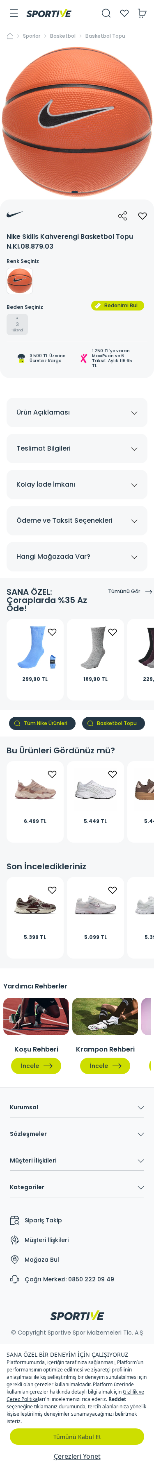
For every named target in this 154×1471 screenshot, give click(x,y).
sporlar (31, 36)
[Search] (106, 13)
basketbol (63, 36)
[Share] (123, 216)
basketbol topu (105, 36)
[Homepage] (48, 13)
